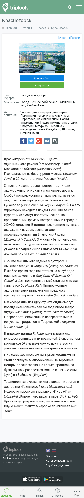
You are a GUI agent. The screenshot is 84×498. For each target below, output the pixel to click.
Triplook (7, 458)
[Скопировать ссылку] (55, 141)
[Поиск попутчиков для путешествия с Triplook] (16, 7)
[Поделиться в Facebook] (23, 141)
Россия (41, 28)
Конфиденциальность (59, 460)
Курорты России (69, 37)
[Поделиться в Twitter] (31, 141)
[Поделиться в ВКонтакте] (47, 141)
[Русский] (54, 451)
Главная (11, 28)
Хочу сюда (42, 85)
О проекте (51, 456)
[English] (48, 451)
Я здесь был (42, 78)
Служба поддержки (57, 465)
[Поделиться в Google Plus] (39, 141)
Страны (27, 28)
